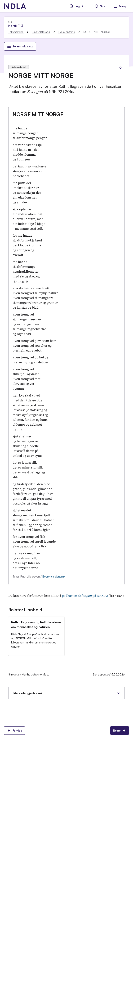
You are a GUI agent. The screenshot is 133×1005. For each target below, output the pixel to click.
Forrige (17, 730)
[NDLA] (15, 6)
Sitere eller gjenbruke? (27, 693)
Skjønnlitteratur (41, 32)
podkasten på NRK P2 (85, 595)
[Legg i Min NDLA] (120, 67)
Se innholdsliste (22, 46)
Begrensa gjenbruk (53, 576)
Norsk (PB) (15, 26)
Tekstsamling (16, 32)
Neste (117, 730)
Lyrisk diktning (66, 32)
